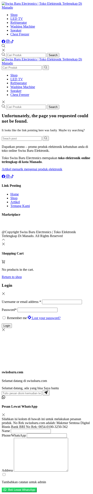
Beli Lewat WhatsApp (21, 490)
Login (6, 325)
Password (9, 310)
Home (14, 194)
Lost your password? (46, 318)
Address (7, 470)
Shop (14, 15)
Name (6, 431)
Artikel (15, 202)
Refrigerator (18, 22)
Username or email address (21, 302)
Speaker (15, 30)
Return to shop (12, 277)
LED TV (16, 19)
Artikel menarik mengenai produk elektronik (32, 169)
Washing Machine (22, 26)
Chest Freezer (19, 34)
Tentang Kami (20, 206)
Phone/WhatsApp (14, 435)
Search (53, 55)
